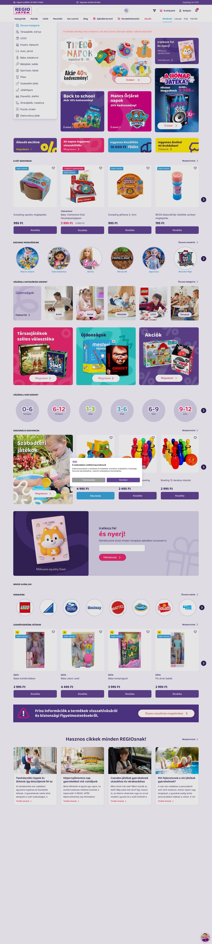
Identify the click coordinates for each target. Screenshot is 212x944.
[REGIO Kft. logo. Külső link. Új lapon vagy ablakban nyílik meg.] (74, 462)
